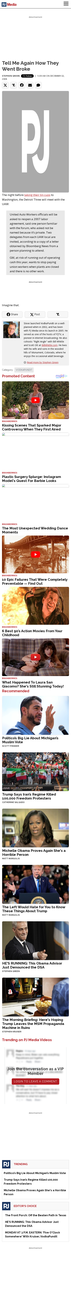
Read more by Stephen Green (42, 362)
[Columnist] (12, 329)
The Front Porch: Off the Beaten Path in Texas (35, 1215)
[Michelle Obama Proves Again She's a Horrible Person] (35, 828)
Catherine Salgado (13, 802)
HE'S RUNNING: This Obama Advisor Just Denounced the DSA (32, 965)
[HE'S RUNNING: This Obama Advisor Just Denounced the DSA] (35, 940)
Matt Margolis (11, 858)
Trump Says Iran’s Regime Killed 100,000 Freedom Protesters (29, 796)
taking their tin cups (37, 195)
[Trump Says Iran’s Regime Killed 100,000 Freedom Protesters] (35, 771)
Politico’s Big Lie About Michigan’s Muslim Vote (30, 740)
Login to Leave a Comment (35, 1081)
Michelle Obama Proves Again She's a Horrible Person (34, 852)
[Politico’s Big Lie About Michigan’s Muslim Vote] (35, 715)
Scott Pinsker (10, 746)
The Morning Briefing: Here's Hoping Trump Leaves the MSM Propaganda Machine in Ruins (33, 1024)
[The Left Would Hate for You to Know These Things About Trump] (35, 884)
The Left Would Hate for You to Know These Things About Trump (33, 909)
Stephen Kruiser (11, 1032)
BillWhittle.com (49, 345)
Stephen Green (11, 75)
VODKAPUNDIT (24, 370)
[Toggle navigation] (66, 4)
